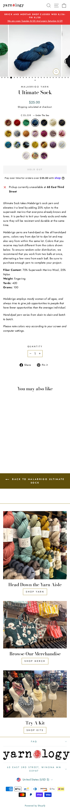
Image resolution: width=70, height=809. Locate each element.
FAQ (34, 741)
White (62, 144)
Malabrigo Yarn (35, 86)
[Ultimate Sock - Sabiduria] (21, 450)
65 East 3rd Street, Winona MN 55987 (34, 769)
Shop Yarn (35, 591)
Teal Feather (8, 144)
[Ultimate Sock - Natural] (6, 440)
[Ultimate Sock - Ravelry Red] (11, 436)
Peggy (26, 155)
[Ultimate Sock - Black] (11, 440)
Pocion (26, 144)
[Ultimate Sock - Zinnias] (6, 436)
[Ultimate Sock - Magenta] (11, 443)
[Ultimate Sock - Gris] (19, 440)
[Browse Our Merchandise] (35, 624)
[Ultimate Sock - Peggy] (13, 450)
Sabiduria (44, 155)
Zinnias (8, 122)
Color (35, 115)
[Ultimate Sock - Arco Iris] (17, 450)
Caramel (26, 133)
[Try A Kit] (35, 694)
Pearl (53, 133)
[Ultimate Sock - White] (8, 450)
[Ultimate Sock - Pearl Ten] (23, 447)
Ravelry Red (17, 122)
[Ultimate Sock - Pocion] (11, 447)
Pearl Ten (53, 144)
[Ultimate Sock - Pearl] (15, 443)
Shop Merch (35, 661)
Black (62, 122)
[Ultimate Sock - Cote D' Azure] (23, 436)
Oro (8, 133)
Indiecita (17, 144)
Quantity (35, 346)
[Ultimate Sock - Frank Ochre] (15, 447)
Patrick (26, 122)
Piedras (44, 144)
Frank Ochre (35, 144)
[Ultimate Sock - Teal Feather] (23, 443)
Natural (53, 122)
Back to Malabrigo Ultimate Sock (37, 480)
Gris (17, 133)
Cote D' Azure (44, 122)
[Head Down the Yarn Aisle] (35, 545)
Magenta (44, 133)
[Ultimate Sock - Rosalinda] (6, 443)
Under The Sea (35, 122)
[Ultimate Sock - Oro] (15, 440)
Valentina (62, 133)
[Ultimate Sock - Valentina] (19, 443)
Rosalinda (35, 133)
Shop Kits (35, 730)
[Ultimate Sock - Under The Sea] (19, 436)
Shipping (22, 107)
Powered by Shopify (35, 805)
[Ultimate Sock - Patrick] (15, 436)
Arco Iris (35, 155)
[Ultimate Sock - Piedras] (19, 447)
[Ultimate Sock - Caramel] (23, 440)
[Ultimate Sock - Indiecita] (6, 447)
